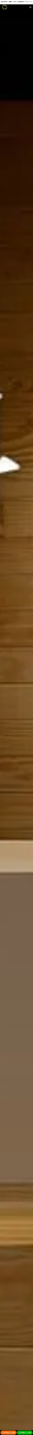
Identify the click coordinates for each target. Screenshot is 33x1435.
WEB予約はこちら (8, 1432)
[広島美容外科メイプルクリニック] (4, 7)
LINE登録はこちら (24, 1432)
